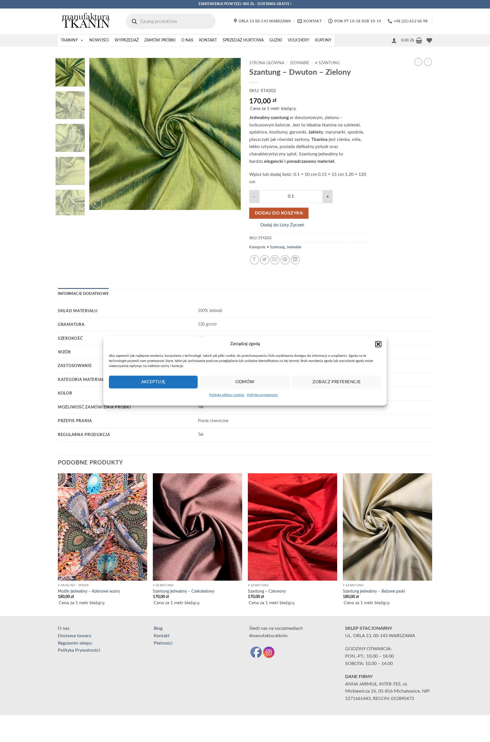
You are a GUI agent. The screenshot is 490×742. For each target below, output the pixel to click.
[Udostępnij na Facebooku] (254, 259)
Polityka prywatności (262, 395)
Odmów (244, 382)
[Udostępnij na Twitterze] (264, 259)
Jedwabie (299, 63)
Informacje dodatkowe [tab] (83, 293)
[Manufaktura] (86, 21)
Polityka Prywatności (79, 650)
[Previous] (99, 134)
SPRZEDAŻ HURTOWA (243, 40)
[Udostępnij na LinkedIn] (295, 259)
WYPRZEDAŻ (127, 40)
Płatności (163, 643)
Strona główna (266, 63)
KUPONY (323, 40)
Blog (158, 628)
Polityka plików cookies (226, 395)
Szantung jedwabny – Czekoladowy (183, 591)
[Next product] (418, 62)
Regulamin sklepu (75, 643)
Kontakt (162, 635)
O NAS (187, 40)
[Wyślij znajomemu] (275, 259)
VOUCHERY (298, 40)
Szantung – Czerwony (267, 591)
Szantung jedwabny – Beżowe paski (374, 591)
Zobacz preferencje (336, 382)
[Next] (230, 134)
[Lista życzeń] (429, 40)
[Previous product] (428, 62)
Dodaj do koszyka (279, 213)
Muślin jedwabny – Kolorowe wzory (89, 591)
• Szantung (327, 63)
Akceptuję (153, 382)
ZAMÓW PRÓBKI (160, 40)
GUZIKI (275, 40)
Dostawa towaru (74, 635)
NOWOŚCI (99, 40)
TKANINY (69, 40)
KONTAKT (208, 40)
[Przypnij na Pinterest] (285, 259)
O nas (63, 628)
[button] (378, 344)
